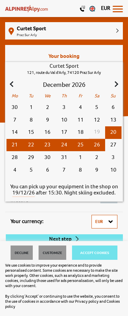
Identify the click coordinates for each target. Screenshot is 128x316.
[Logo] (26, 8)
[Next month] (115, 84)
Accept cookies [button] (94, 252)
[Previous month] (12, 84)
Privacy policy (87, 301)
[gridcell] (113, 132)
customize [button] (52, 252)
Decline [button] (22, 252)
